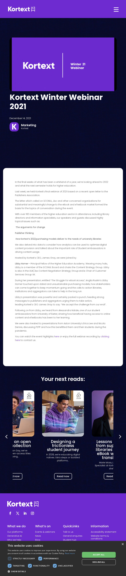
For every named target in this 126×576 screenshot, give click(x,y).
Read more (70, 553)
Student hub (69, 539)
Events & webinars (45, 531)
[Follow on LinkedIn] (25, 513)
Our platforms (15, 531)
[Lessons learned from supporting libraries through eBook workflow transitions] (63, 413)
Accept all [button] (98, 554)
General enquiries (72, 535)
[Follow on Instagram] (32, 513)
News (38, 535)
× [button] (122, 544)
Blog (37, 539)
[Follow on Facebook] (10, 513)
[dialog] (63, 558)
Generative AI (14, 535)
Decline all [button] (99, 562)
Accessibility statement (103, 531)
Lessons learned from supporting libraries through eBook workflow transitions (63, 449)
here (56, 336)
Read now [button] (13, 476)
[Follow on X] (18, 513)
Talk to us (68, 531)
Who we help (14, 539)
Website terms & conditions (100, 537)
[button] (120, 436)
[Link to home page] (63, 9)
